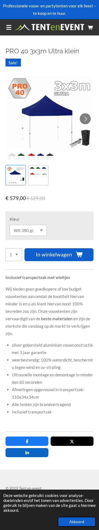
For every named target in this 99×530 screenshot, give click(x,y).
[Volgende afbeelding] (85, 118)
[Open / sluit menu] (9, 27)
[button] (16, 175)
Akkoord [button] (76, 522)
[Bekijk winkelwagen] (90, 27)
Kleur (15, 219)
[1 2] (14, 254)
